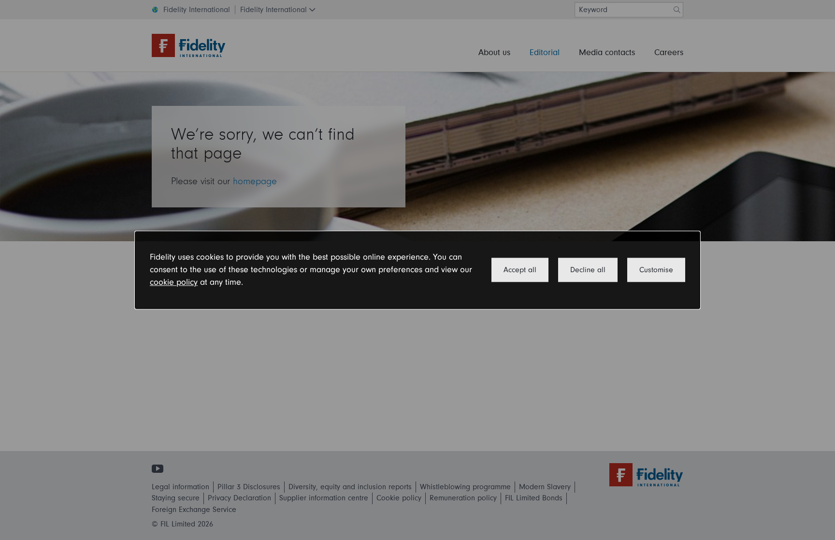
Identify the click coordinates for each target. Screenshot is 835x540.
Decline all (587, 269)
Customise (656, 269)
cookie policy (174, 282)
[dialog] (417, 270)
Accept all (520, 269)
